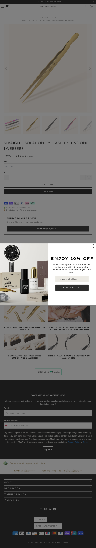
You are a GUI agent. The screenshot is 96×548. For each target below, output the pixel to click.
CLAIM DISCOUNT (72, 288)
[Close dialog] (93, 245)
